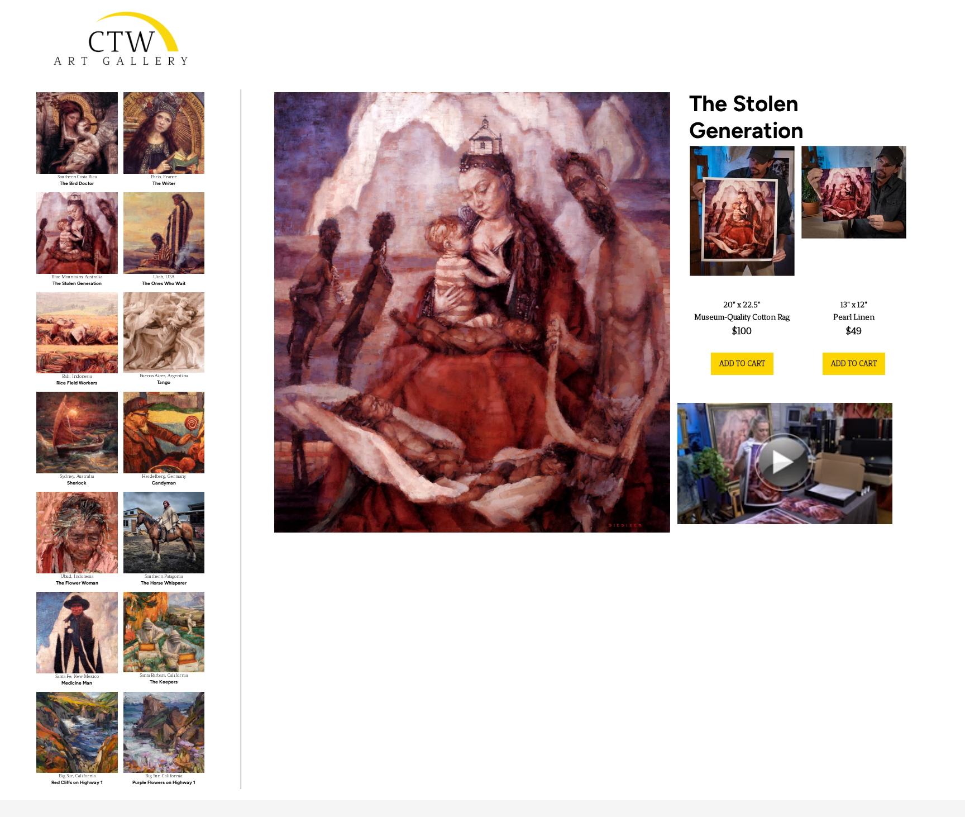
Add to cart (742, 363)
